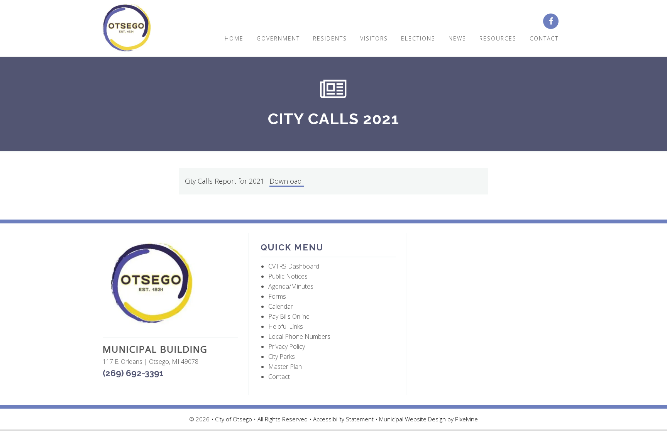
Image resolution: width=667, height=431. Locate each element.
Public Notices (288, 276)
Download (286, 181)
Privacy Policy (286, 346)
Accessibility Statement (344, 419)
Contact (279, 376)
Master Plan (285, 366)
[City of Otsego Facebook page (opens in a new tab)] (553, 21)
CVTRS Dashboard (293, 266)
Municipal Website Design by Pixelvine (428, 419)
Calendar (280, 306)
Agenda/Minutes (290, 286)
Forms (277, 296)
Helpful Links (285, 326)
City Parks (281, 356)
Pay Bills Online (289, 316)
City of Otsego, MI (127, 28)
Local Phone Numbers (299, 336)
